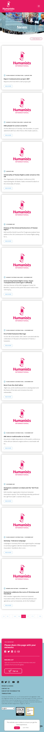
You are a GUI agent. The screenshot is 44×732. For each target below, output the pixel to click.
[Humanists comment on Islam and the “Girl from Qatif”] (22, 468)
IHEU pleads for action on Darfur (15, 126)
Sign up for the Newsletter (11, 691)
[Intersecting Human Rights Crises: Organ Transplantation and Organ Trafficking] (22, 261)
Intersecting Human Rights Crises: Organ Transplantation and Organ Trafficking (18, 281)
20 (3, 616)
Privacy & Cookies (7, 686)
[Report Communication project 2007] (22, 59)
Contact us (5, 688)
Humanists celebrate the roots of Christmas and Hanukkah (21, 593)
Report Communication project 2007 (16, 79)
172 (32, 616)
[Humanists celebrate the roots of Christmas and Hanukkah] (22, 572)
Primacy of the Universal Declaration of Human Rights (21, 228)
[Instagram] (9, 682)
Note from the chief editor (13, 385)
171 (28, 616)
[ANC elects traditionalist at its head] (22, 416)
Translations (6, 693)
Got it (16, 728)
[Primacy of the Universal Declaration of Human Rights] (22, 208)
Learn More (26, 727)
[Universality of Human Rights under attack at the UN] (22, 155)
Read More (8, 86)
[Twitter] (6, 682)
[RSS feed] (18, 682)
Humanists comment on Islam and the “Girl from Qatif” (21, 488)
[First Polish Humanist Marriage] (22, 314)
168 (15, 616)
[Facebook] (2, 682)
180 (40, 616)
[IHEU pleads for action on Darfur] (22, 106)
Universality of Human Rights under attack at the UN (22, 175)
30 (7, 616)
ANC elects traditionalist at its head (17, 436)
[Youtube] (13, 682)
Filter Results (36, 39)
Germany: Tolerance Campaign (15, 541)
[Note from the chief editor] (22, 365)
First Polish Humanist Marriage (15, 334)
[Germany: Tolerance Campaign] (22, 521)
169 (19, 616)
